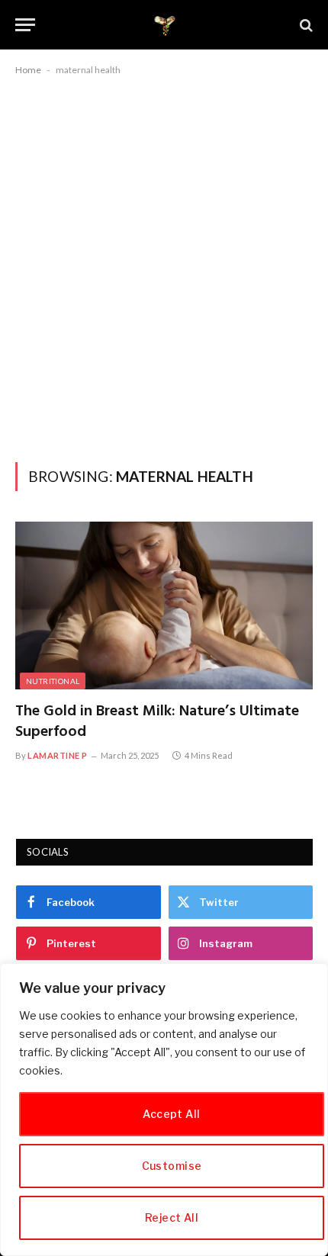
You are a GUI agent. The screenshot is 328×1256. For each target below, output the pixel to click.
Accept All (171, 1113)
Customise (172, 1165)
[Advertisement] (164, 266)
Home (28, 69)
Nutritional (52, 681)
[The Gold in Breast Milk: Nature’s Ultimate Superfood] (164, 605)
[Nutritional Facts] (164, 25)
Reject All (171, 1217)
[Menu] (25, 25)
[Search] (305, 25)
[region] (164, 1109)
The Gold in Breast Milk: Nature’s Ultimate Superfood (157, 721)
